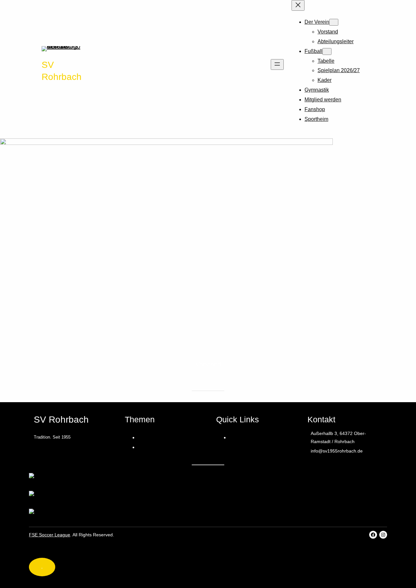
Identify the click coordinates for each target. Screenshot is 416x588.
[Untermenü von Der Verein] (333, 22)
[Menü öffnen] (277, 64)
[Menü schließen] (298, 5)
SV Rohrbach (61, 420)
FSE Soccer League (49, 534)
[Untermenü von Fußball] (327, 51)
